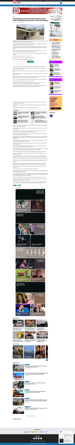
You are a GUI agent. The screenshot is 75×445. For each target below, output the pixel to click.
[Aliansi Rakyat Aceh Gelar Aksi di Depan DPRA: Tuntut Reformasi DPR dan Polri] (32, 113)
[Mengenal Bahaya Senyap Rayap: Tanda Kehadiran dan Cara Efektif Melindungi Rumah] (51, 83)
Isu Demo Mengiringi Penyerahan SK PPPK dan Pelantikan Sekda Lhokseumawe (23, 117)
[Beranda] (13, 16)
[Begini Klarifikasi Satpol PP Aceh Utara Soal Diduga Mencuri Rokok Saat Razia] (18, 385)
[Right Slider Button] (47, 360)
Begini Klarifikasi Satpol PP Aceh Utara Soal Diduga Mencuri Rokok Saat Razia (35, 0)
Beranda (14, 5)
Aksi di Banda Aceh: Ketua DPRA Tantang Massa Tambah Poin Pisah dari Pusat (30, 340)
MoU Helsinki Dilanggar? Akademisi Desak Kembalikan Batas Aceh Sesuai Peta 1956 (40, 117)
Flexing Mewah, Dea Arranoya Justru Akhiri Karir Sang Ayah (56, 53)
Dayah (33, 5)
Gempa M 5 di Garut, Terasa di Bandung (28, 357)
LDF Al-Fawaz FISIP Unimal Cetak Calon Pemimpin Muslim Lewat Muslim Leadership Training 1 (56, 43)
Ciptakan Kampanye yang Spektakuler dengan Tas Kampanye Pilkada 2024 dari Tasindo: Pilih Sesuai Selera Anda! (57, 91)
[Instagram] (36, 438)
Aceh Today (17, 3)
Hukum (22, 5)
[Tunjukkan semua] (61, 62)
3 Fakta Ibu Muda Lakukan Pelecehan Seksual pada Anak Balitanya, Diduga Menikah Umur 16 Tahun (40, 356)
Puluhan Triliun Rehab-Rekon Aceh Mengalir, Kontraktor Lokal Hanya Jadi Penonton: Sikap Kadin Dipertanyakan (36, 400)
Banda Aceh (27, 364)
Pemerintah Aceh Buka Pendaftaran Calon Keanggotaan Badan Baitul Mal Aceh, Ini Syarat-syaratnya (41, 121)
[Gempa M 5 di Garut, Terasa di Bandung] (29, 351)
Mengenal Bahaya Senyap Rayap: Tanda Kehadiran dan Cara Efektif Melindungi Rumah (57, 83)
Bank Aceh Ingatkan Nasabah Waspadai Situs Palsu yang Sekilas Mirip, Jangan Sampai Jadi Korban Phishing (56, 56)
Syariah (36, 5)
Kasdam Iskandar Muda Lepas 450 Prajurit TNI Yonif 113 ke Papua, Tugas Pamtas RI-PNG (23, 121)
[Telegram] (16, 185)
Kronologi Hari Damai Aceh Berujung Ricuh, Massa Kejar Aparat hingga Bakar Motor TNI (36, 367)
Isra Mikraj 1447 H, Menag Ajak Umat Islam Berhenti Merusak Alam (56, 50)
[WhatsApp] (18, 185)
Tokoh (29, 5)
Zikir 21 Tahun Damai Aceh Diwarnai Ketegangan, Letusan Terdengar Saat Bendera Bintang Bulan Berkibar (36, 374)
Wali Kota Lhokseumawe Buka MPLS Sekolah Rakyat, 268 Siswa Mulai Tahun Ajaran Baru (36, 409)
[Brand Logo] (27, 432)
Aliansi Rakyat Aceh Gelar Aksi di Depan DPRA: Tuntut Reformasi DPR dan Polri (41, 113)
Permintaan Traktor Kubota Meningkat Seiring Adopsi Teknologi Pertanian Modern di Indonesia (57, 87)
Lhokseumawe (27, 406)
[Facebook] (13, 185)
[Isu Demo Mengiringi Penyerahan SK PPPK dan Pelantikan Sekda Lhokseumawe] (15, 117)
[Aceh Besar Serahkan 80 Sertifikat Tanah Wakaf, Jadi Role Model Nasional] (15, 113)
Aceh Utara (27, 381)
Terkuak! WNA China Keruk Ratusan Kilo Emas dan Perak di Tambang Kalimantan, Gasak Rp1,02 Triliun (17, 356)
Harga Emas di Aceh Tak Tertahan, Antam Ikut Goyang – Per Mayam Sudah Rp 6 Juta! (18, 340)
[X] (15, 185)
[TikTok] (39, 438)
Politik (18, 5)
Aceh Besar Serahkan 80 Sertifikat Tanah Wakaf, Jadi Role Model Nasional (24, 113)
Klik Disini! (55, 108)
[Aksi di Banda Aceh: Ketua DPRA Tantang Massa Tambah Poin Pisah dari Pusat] (30, 335)
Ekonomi (25, 5)
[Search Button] (61, 3)
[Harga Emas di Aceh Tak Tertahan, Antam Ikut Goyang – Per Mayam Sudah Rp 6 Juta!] (18, 335)
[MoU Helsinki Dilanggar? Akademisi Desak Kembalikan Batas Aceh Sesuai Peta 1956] (32, 117)
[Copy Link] (20, 185)
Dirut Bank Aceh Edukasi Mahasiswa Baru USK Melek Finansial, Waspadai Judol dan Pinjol (62, 0)
